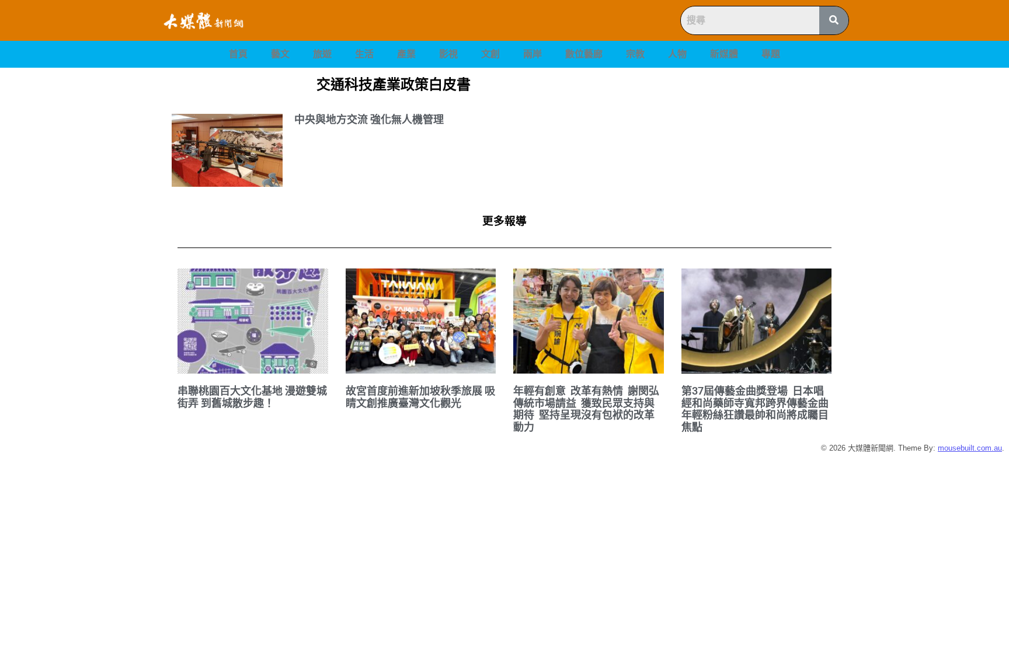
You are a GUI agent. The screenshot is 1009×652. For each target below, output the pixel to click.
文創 (490, 54)
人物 (677, 54)
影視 (448, 54)
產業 (406, 54)
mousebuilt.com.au (970, 448)
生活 (364, 54)
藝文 (280, 54)
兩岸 (532, 54)
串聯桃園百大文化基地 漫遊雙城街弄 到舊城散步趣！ (252, 397)
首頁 (238, 54)
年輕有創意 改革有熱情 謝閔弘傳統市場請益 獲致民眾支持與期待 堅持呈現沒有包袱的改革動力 (586, 409)
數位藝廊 (584, 54)
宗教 (635, 54)
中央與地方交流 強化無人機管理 (369, 119)
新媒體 (724, 54)
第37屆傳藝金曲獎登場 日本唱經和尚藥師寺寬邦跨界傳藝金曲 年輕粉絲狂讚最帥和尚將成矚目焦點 (756, 409)
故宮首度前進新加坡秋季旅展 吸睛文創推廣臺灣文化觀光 (420, 397)
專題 (770, 54)
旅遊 (322, 54)
